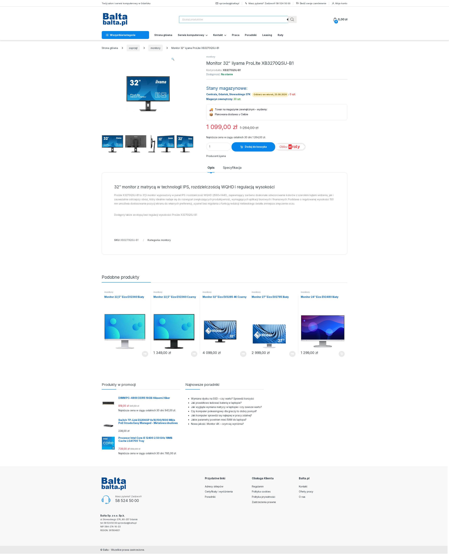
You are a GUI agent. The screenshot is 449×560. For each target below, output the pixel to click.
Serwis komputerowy (191, 34)
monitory (155, 47)
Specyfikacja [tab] (232, 167)
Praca (235, 34)
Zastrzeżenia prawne (264, 502)
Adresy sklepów (214, 486)
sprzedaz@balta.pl (229, 3)
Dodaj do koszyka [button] (340, 354)
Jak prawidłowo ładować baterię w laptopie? (216, 402)
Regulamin (258, 486)
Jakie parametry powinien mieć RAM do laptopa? (219, 419)
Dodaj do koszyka (256, 146)
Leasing (267, 34)
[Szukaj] (292, 19)
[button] (172, 59)
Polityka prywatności (263, 496)
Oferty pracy (306, 491)
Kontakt (218, 34)
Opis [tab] (210, 167)
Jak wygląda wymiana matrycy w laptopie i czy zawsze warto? (226, 406)
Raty (280, 34)
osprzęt (133, 47)
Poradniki (251, 34)
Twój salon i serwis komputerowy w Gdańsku (126, 3)
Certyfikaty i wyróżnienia (219, 491)
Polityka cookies (261, 491)
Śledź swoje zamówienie (313, 3)
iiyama (222, 156)
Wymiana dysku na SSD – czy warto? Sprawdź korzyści (222, 398)
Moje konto (341, 3)
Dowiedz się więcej (143, 354)
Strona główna (163, 34)
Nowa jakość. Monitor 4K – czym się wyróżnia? (217, 423)
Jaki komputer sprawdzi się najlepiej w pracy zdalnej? (221, 415)
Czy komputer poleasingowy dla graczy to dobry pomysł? (224, 411)
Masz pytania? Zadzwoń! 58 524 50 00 (269, 3)
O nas (302, 496)
